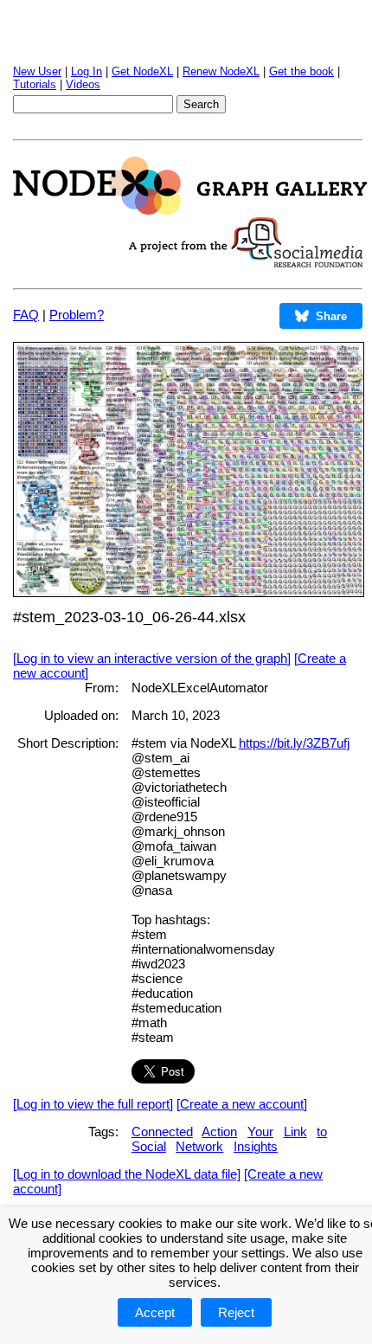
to (322, 1131)
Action (219, 1131)
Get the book (301, 71)
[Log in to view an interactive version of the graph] (152, 658)
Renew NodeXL (221, 71)
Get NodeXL (142, 71)
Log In (86, 71)
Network (199, 1146)
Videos (83, 84)
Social (148, 1146)
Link (295, 1131)
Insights (256, 1146)
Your (260, 1131)
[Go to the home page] (190, 210)
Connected (162, 1131)
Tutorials (34, 84)
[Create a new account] (241, 1103)
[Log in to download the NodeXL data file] (127, 1174)
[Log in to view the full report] (93, 1103)
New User (37, 71)
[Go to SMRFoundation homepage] (245, 262)
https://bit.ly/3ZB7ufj (294, 743)
